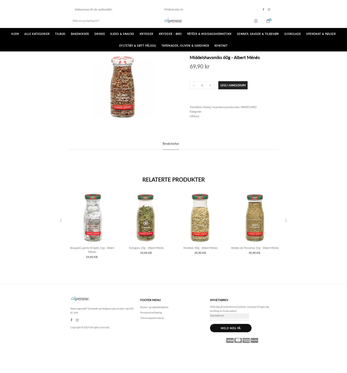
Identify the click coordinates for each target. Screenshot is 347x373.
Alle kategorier (37, 33)
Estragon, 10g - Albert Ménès (146, 247)
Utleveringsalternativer (152, 318)
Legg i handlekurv (233, 85)
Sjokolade (292, 33)
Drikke (100, 33)
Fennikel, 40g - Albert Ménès (200, 247)
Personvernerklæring (151, 312)
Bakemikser (80, 33)
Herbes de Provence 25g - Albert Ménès (255, 247)
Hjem (15, 33)
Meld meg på (231, 328)
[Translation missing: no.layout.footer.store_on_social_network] (263, 9)
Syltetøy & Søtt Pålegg (137, 45)
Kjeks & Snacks (122, 33)
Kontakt (221, 45)
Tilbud (60, 33)
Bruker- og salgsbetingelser (154, 307)
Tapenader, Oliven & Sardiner (185, 45)
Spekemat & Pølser (321, 33)
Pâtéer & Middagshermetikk (209, 33)
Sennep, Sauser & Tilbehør (258, 33)
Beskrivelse (171, 143)
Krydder (146, 33)
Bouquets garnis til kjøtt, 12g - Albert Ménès (92, 250)
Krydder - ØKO (170, 33)
